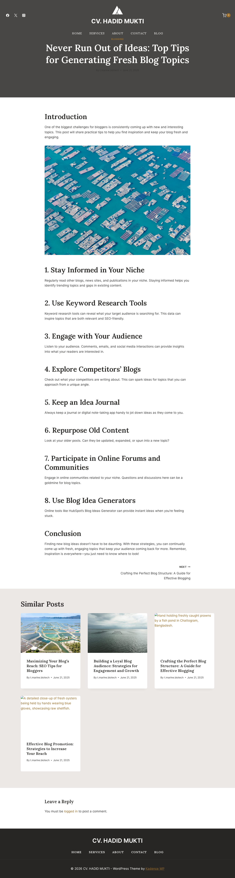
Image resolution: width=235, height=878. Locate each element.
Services (97, 33)
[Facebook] (7, 15)
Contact (139, 33)
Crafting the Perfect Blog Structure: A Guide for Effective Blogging (155, 572)
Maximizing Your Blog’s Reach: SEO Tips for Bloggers (48, 666)
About (117, 33)
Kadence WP (155, 868)
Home (77, 33)
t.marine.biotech (109, 70)
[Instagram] (24, 15)
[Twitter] (15, 15)
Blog (158, 33)
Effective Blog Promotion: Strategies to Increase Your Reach (50, 749)
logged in (71, 811)
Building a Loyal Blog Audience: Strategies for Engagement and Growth (116, 666)
